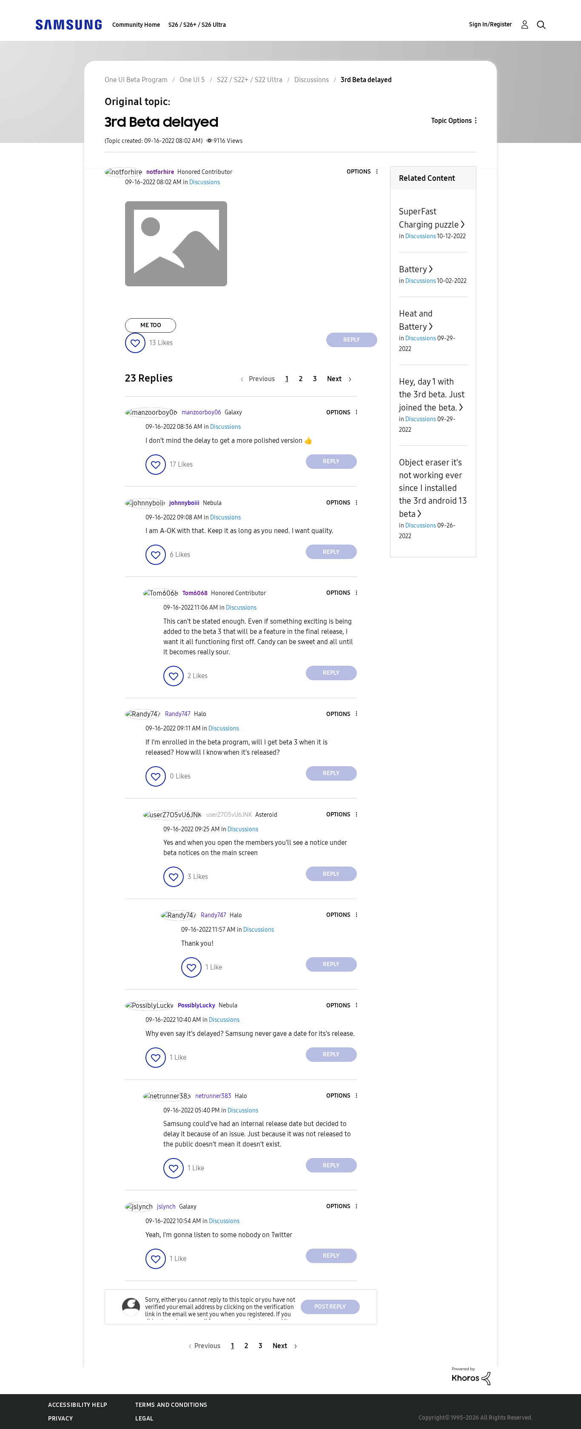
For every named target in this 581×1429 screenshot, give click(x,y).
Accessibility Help (77, 1405)
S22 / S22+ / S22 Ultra (249, 80)
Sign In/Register (490, 24)
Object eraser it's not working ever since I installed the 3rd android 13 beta (433, 488)
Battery (413, 269)
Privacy (60, 1418)
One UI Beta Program (136, 80)
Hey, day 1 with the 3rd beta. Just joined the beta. (431, 395)
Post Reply (330, 1306)
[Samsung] (68, 24)
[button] (362, 172)
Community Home (136, 25)
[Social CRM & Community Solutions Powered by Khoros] (471, 1376)
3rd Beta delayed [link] (366, 80)
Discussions (311, 80)
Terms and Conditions (171, 1405)
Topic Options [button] (451, 121)
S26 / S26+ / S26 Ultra (197, 25)
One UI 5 (192, 80)
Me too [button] (150, 325)
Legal (144, 1418)
